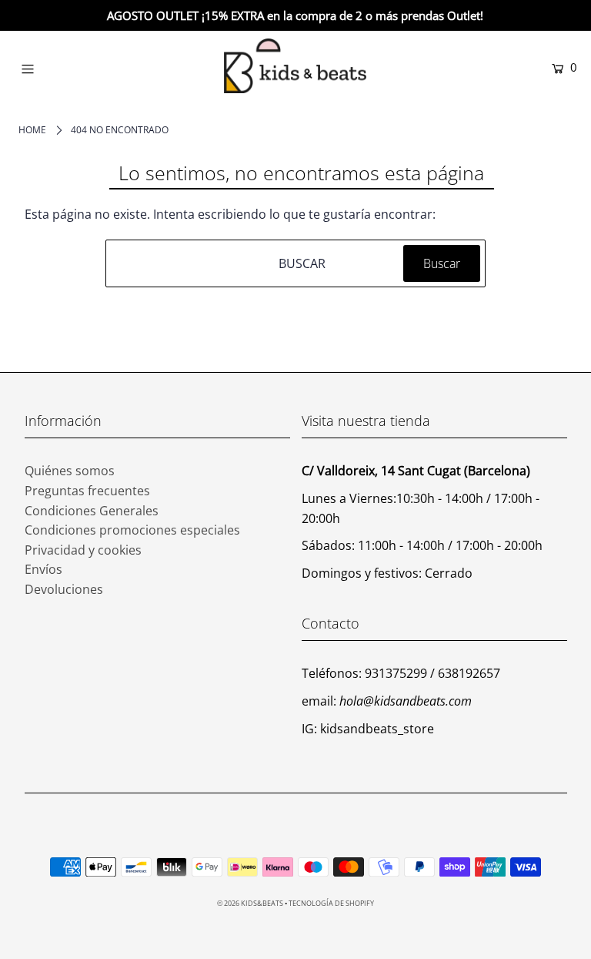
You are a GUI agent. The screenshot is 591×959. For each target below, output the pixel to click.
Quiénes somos (70, 470)
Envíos (43, 569)
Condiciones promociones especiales (132, 529)
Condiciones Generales (92, 510)
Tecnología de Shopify (331, 903)
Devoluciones (64, 589)
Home (32, 129)
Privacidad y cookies (83, 550)
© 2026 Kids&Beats (250, 903)
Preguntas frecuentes (87, 490)
